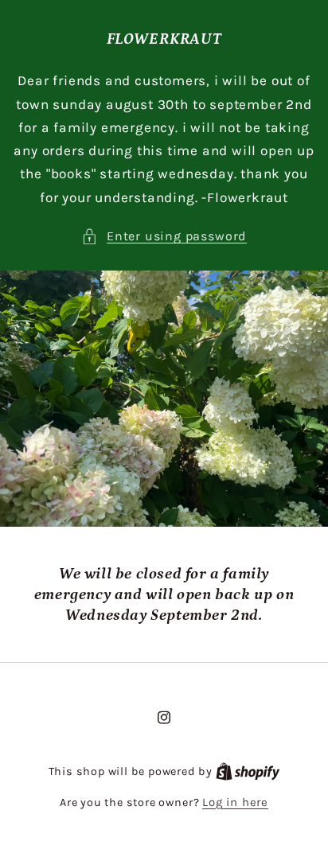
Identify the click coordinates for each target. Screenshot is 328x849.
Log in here (235, 802)
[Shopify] (248, 771)
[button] (164, 236)
